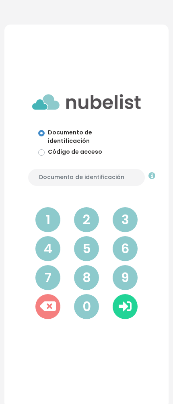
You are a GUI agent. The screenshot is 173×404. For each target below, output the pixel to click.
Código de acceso (75, 152)
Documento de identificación (70, 136)
